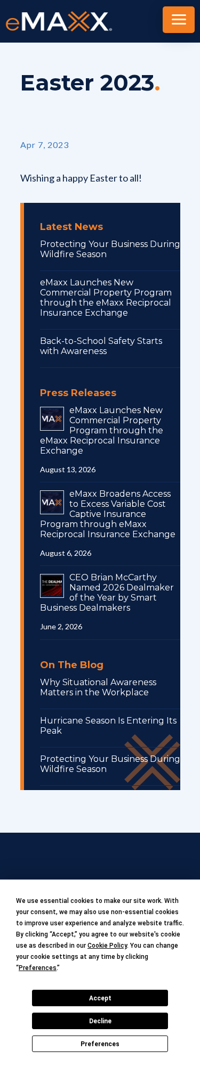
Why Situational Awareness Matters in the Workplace (98, 687)
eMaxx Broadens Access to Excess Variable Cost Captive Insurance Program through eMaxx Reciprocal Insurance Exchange (107, 514)
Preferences (100, 1044)
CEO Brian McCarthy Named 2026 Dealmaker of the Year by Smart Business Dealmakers (107, 592)
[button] (179, 19)
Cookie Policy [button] (107, 945)
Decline (100, 1021)
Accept (100, 998)
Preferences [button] (38, 968)
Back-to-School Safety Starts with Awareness (101, 346)
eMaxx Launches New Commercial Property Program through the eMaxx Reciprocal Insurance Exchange (106, 297)
